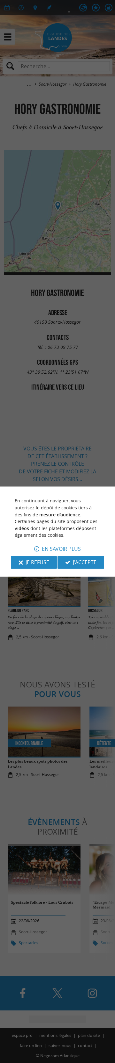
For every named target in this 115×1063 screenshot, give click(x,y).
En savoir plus (61, 548)
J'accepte (84, 562)
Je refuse (37, 562)
